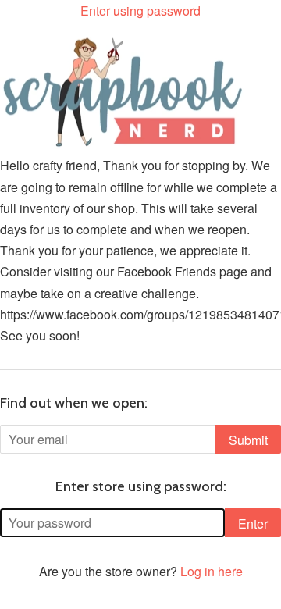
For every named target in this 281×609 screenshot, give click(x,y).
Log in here (211, 571)
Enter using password (140, 11)
